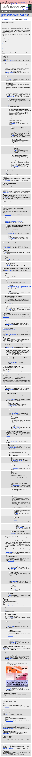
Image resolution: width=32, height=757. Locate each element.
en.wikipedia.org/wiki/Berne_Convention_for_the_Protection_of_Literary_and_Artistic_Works (19, 287)
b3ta (3, 11)
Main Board (3, 14)
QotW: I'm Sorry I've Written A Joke (20, 14)
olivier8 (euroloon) (9, 605)
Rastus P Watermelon (8, 748)
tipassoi (6, 341)
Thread (25, 19)
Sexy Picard (7, 180)
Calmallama (6, 316)
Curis (7, 222)
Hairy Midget (6, 733)
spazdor (5, 742)
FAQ (27, 15)
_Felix (9, 105)
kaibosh (5, 204)
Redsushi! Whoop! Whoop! (10, 334)
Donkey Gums (6, 52)
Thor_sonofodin (8, 383)
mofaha (8, 276)
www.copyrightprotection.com (9, 329)
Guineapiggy (6, 192)
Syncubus (7, 197)
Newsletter (23, 15)
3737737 (9, 688)
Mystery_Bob (9, 303)
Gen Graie (5, 648)
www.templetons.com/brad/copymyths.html (14, 221)
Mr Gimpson (7, 247)
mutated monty (8, 270)
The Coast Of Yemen (9, 60)
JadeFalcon (6, 754)
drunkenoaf (15, 166)
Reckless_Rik (11, 96)
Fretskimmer (9, 552)
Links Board (9, 14)
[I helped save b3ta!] (2, 52)
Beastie (9, 79)
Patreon (2, 16)
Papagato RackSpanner (8, 728)
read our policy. (13, 3)
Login (22, 11)
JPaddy (8, 265)
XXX (13, 19)
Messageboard (7, 19)
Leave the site (24, 2)
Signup (25, 11)
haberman (10, 635)
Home (2, 19)
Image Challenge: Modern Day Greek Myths (10, 15)
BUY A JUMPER (25, 8)
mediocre (10, 309)
